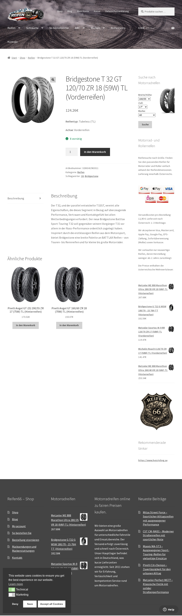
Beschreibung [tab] (15, 198)
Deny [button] (15, 604)
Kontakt (12, 41)
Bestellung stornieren (25, 540)
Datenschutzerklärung (117, 11)
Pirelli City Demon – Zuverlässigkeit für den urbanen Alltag (157, 569)
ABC (77, 28)
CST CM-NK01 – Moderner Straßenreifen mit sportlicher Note (158, 535)
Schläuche (32, 28)
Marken (95, 28)
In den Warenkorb (95, 152)
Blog (69, 11)
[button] (53, 80)
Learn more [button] (16, 584)
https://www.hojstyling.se (152, 460)
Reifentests (118, 28)
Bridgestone (91, 176)
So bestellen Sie (59, 28)
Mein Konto (83, 11)
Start (14, 57)
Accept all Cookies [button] (51, 604)
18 (82, 176)
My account (19, 526)
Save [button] (30, 604)
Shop (60, 11)
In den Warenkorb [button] (25, 325)
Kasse (97, 11)
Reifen (11, 28)
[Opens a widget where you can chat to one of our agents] (168, 609)
